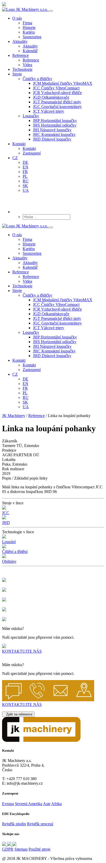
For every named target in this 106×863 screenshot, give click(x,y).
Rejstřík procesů (40, 824)
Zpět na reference (18, 714)
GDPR (7, 849)
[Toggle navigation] (51, 11)
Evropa (8, 804)
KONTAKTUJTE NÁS (22, 651)
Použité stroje (39, 849)
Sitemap (21, 849)
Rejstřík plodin (14, 824)
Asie (46, 804)
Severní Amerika (28, 804)
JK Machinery (13, 415)
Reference (36, 415)
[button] (37, 78)
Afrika (56, 804)
